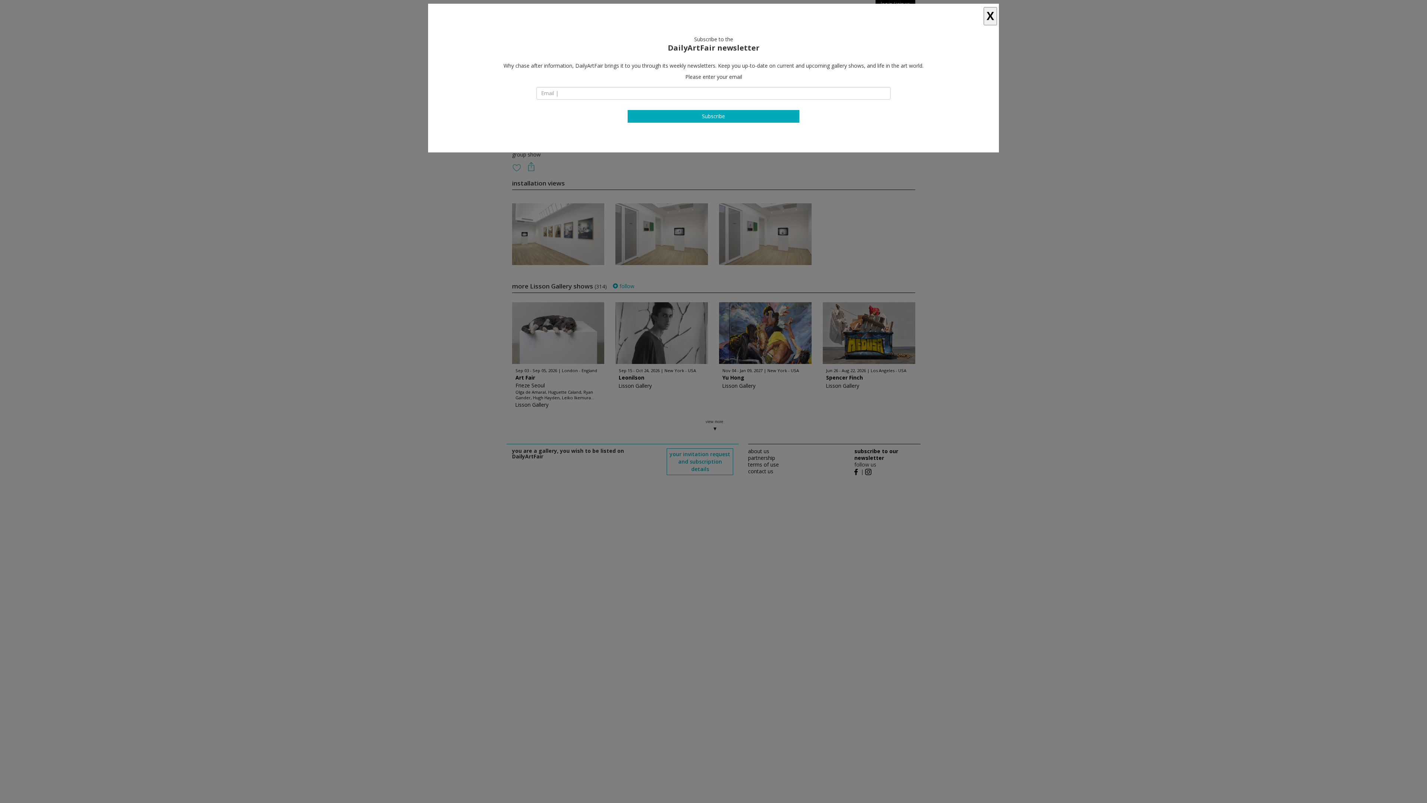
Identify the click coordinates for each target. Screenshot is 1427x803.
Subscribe (713, 116)
